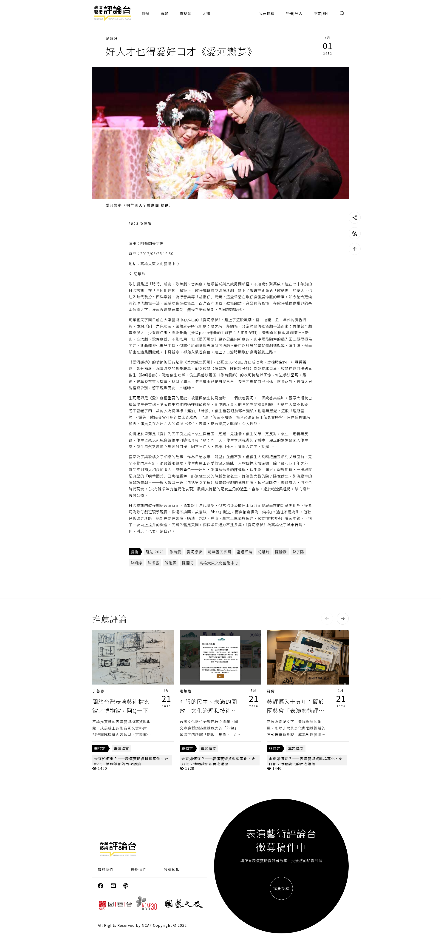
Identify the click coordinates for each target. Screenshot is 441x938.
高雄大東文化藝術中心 (218, 563)
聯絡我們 (139, 869)
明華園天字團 (219, 551)
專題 (165, 13)
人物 (206, 13)
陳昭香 (153, 563)
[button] (327, 619)
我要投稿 (266, 13)
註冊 (289, 13)
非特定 (100, 748)
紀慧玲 (112, 38)
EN (325, 13)
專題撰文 (121, 748)
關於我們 (105, 869)
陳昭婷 (136, 563)
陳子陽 (298, 551)
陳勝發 (281, 551)
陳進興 (171, 563)
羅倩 (271, 690)
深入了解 (133, 657)
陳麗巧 (188, 563)
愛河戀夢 (194, 551)
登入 (298, 13)
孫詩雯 (175, 551)
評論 (146, 13)
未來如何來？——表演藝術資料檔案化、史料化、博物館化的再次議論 (131, 761)
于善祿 (98, 690)
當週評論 (244, 551)
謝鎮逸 (186, 690)
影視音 (185, 13)
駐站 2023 (155, 551)
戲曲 (134, 551)
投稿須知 (172, 869)
